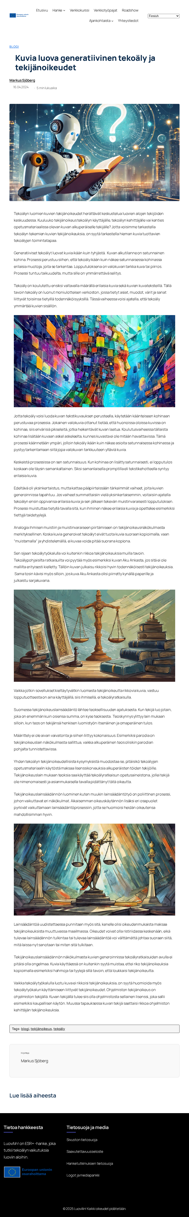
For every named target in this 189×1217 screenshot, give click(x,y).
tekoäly (59, 1029)
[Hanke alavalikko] (64, 10)
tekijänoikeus (41, 1029)
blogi (25, 1029)
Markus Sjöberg (22, 80)
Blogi (14, 46)
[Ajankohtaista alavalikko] (112, 21)
